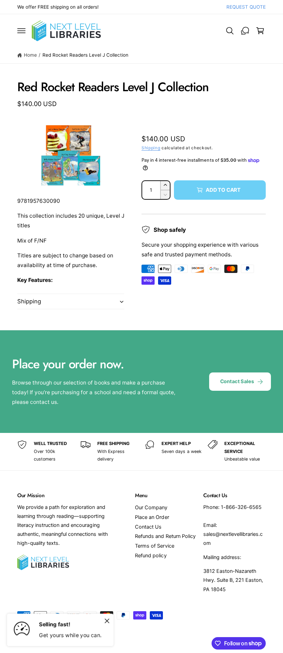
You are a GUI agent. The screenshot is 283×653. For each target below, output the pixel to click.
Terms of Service (154, 546)
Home (30, 55)
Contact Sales (237, 381)
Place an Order (152, 517)
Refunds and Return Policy (165, 536)
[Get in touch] (245, 30)
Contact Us (148, 527)
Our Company (151, 507)
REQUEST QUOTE (246, 7)
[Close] (107, 621)
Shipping (151, 147)
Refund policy (150, 555)
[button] (21, 30)
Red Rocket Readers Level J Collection (85, 55)
